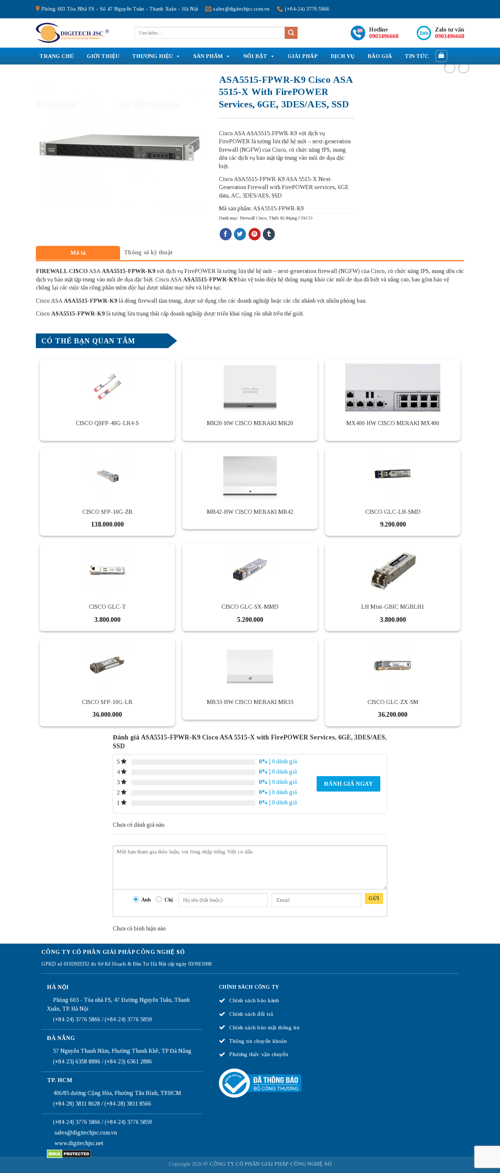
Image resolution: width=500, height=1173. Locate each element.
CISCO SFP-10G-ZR (107, 512)
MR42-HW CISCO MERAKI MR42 (250, 512)
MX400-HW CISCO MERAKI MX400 (392, 423)
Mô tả (78, 253)
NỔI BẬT (255, 56)
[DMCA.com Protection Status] (69, 1153)
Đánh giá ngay (348, 784)
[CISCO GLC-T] (107, 570)
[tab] (78, 252)
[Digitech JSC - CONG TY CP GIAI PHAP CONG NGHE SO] (72, 33)
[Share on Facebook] (226, 234)
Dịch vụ (343, 56)
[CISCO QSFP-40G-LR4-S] (107, 386)
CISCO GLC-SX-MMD (250, 607)
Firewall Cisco (253, 218)
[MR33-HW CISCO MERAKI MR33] (250, 665)
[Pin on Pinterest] (255, 234)
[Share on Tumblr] (269, 234)
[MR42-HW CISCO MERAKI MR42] (250, 475)
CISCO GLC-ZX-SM (392, 702)
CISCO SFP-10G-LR (107, 702)
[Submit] (291, 33)
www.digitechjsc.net (79, 1143)
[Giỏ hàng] (442, 56)
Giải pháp (303, 56)
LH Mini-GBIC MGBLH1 (392, 607)
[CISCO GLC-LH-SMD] (393, 475)
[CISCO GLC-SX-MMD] (250, 570)
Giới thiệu (103, 56)
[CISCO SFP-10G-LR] (107, 665)
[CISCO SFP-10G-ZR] (107, 475)
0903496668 (383, 36)
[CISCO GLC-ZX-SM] (393, 665)
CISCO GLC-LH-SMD (393, 512)
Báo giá (379, 56)
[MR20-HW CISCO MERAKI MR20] (250, 386)
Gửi (374, 898)
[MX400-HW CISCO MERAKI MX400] (393, 386)
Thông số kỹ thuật (148, 252)
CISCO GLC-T (107, 607)
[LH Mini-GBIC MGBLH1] (393, 570)
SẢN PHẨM (208, 56)
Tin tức (417, 56)
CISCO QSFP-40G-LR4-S (107, 423)
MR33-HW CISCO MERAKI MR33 (250, 702)
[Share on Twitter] (240, 234)
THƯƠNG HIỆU (152, 56)
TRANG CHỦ (57, 56)
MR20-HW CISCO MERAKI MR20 (250, 423)
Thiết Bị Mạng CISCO (290, 218)
